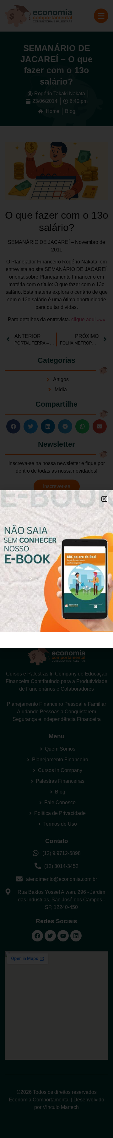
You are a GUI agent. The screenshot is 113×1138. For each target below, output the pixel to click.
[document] (56, 569)
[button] (104, 499)
